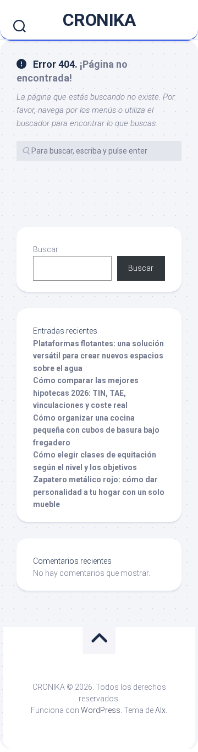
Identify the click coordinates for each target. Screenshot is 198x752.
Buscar (45, 249)
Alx (160, 710)
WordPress (100, 710)
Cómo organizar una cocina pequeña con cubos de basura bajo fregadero (96, 430)
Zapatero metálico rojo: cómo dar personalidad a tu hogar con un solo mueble (98, 492)
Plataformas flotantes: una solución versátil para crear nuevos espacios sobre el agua (98, 356)
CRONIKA (99, 19)
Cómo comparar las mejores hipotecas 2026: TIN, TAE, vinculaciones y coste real (86, 393)
